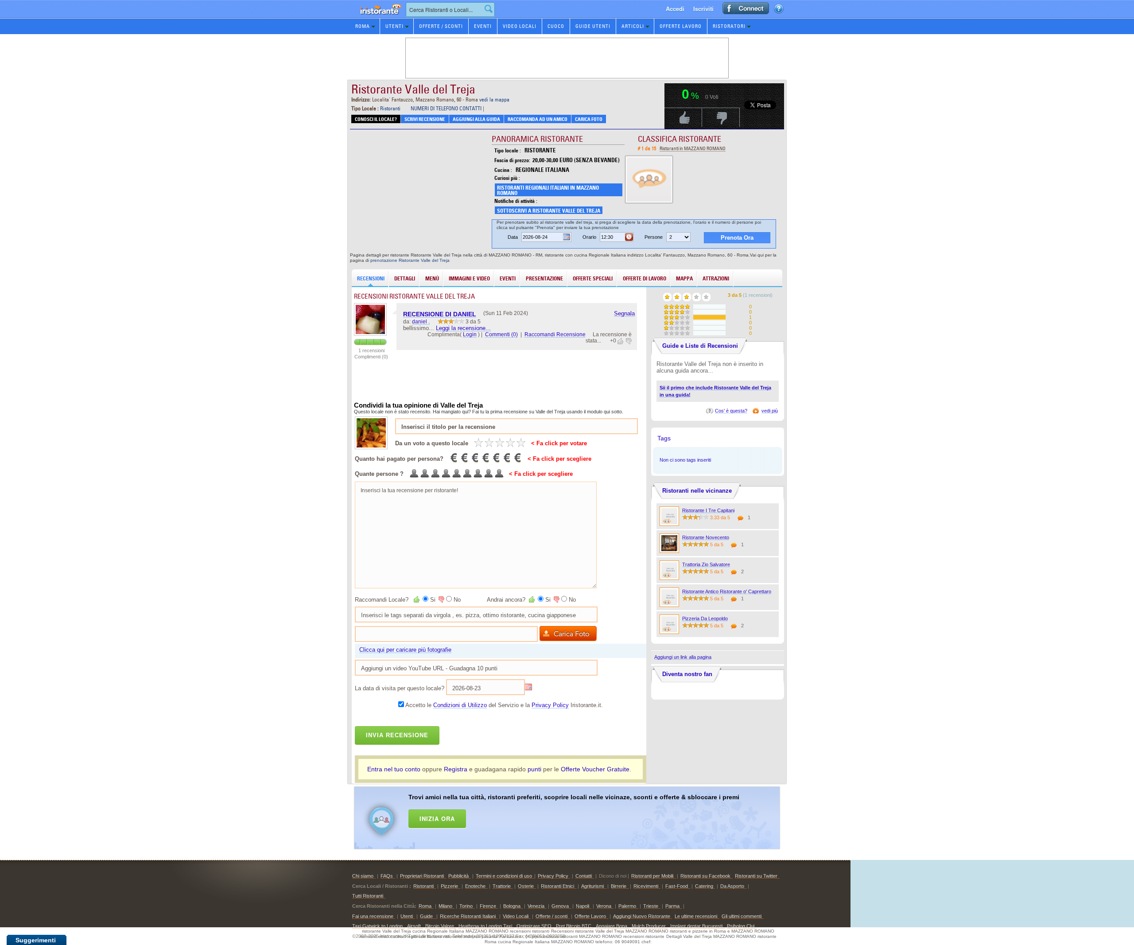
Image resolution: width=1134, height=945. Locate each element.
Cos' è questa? (731, 410)
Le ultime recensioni (696, 916)
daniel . (421, 322)
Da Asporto (732, 886)
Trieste (650, 906)
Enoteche (475, 886)
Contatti (583, 876)
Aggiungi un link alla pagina (682, 657)
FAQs (387, 876)
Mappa (684, 278)
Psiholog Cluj (740, 926)
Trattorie (502, 886)
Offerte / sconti (551, 916)
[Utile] (621, 341)
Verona (603, 906)
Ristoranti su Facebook (705, 876)
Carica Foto (588, 119)
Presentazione (544, 278)
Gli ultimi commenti (741, 916)
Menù (432, 278)
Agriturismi (592, 886)
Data (513, 237)
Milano (445, 906)
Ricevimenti (645, 886)
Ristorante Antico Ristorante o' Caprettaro (726, 591)
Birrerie (618, 886)
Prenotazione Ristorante (375, 17)
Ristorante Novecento (705, 537)
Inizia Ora (437, 818)
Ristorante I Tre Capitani (708, 510)
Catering (704, 886)
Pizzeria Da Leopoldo (705, 618)
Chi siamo (362, 876)
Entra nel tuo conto (393, 769)
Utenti (394, 26)
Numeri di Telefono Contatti (446, 108)
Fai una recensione (372, 916)
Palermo (627, 906)
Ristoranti (390, 108)
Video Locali (519, 26)
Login (470, 334)
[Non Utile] (628, 341)
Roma (362, 26)
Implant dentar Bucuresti (696, 926)
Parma (672, 906)
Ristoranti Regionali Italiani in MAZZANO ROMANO (548, 190)
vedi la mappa (494, 99)
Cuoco (556, 26)
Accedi (675, 8)
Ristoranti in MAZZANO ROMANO (693, 148)
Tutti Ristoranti (367, 895)
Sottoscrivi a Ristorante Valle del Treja (548, 210)
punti (534, 769)
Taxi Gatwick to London (377, 926)
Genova (560, 906)
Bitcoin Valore (439, 926)
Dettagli (404, 278)
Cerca (489, 9)
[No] (440, 599)
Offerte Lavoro (681, 26)
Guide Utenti (592, 26)
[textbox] (450, 9)
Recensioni (370, 278)
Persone (654, 237)
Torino (466, 906)
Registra (455, 769)
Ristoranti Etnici (557, 886)
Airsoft (414, 926)
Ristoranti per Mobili (652, 876)
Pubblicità (458, 876)
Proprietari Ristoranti (422, 876)
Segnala (624, 313)
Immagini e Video (469, 278)
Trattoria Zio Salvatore (706, 564)
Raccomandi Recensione (555, 334)
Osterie (526, 886)
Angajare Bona (611, 926)
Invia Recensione (397, 735)
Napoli (582, 906)
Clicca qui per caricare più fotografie (405, 649)
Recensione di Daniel (439, 314)
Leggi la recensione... (463, 328)
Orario (589, 237)
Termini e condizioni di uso (504, 876)
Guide (427, 916)
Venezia (536, 906)
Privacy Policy (550, 705)
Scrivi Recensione (424, 119)
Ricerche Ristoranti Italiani (468, 916)
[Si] (417, 599)
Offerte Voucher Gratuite (595, 769)
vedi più (769, 410)
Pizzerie (449, 886)
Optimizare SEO (534, 926)
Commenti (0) (501, 334)
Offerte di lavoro (644, 278)
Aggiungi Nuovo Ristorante (641, 916)
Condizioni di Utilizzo (460, 705)
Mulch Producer (649, 926)
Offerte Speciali (593, 278)
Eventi (483, 26)
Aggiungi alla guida (476, 119)
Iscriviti (703, 8)
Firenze (488, 906)
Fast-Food (676, 886)
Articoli (632, 26)
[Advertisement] (578, 816)
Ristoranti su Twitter (756, 876)
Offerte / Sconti (441, 26)
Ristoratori (729, 26)
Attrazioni (716, 278)
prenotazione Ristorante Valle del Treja (410, 260)
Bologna (511, 906)
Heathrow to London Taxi (485, 926)
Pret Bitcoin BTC (573, 926)
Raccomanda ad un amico (537, 119)
